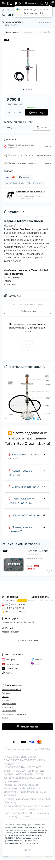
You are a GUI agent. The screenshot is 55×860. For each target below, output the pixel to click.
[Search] (46, 3)
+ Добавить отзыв (28, 311)
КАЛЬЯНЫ (11, 10)
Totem (20, 22)
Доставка (6, 693)
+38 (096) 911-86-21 (14, 608)
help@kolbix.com (10, 631)
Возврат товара (9, 704)
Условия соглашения (11, 689)
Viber (37, 664)
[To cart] (49, 572)
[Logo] (14, 3)
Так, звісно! (30, 13)
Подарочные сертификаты (14, 714)
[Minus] (9, 112)
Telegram (39, 659)
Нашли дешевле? (15, 104)
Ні (41, 13)
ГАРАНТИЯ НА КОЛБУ (37, 551)
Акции (5, 718)
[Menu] (3, 3)
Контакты (6, 700)
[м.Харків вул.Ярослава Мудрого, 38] (27, 588)
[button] (23, 89)
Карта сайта (7, 707)
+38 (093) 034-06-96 (15, 611)
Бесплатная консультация (30, 191)
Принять (28, 850)
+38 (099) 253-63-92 (15, 604)
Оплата (5, 697)
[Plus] (19, 112)
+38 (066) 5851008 (27, 784)
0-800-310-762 (9, 600)
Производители (9, 711)
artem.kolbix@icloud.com (27, 788)
